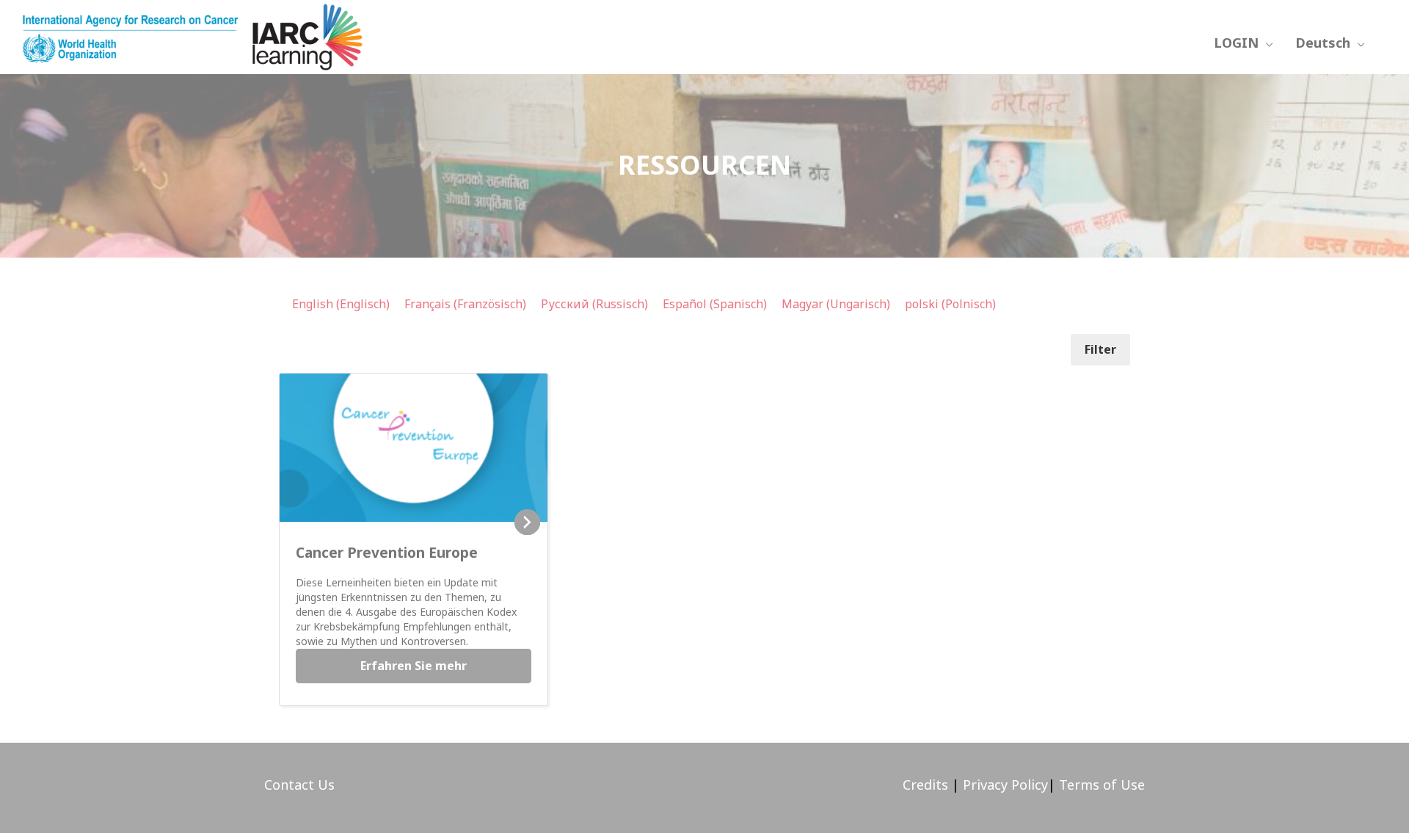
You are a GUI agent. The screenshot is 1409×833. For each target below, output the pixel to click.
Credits (925, 784)
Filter (1100, 349)
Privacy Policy (1003, 784)
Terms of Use (1102, 784)
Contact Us (299, 784)
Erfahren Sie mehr (413, 666)
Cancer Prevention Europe (387, 552)
